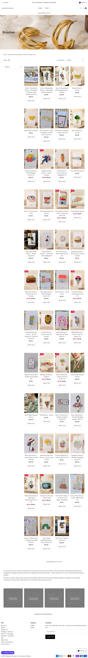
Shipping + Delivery (7, 632)
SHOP (47, 8)
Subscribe (50, 637)
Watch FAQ (4, 640)
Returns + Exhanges (7, 634)
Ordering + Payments (7, 636)
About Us (4, 625)
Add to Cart (31, 100)
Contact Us (4, 629)
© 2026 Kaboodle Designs (9, 656)
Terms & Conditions (7, 642)
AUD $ (83, 2)
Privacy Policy (5, 644)
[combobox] (15, 2)
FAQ (2, 638)
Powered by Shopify (24, 656)
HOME (40, 8)
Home (5, 54)
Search (3, 627)
